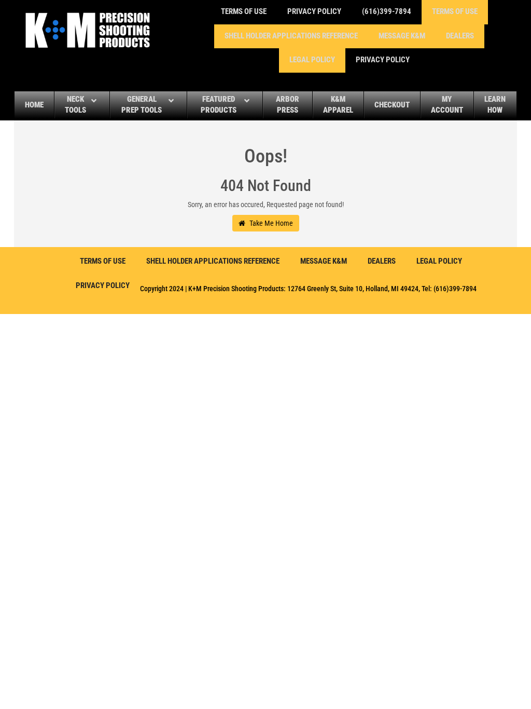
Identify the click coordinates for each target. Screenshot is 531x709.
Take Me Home (270, 223)
